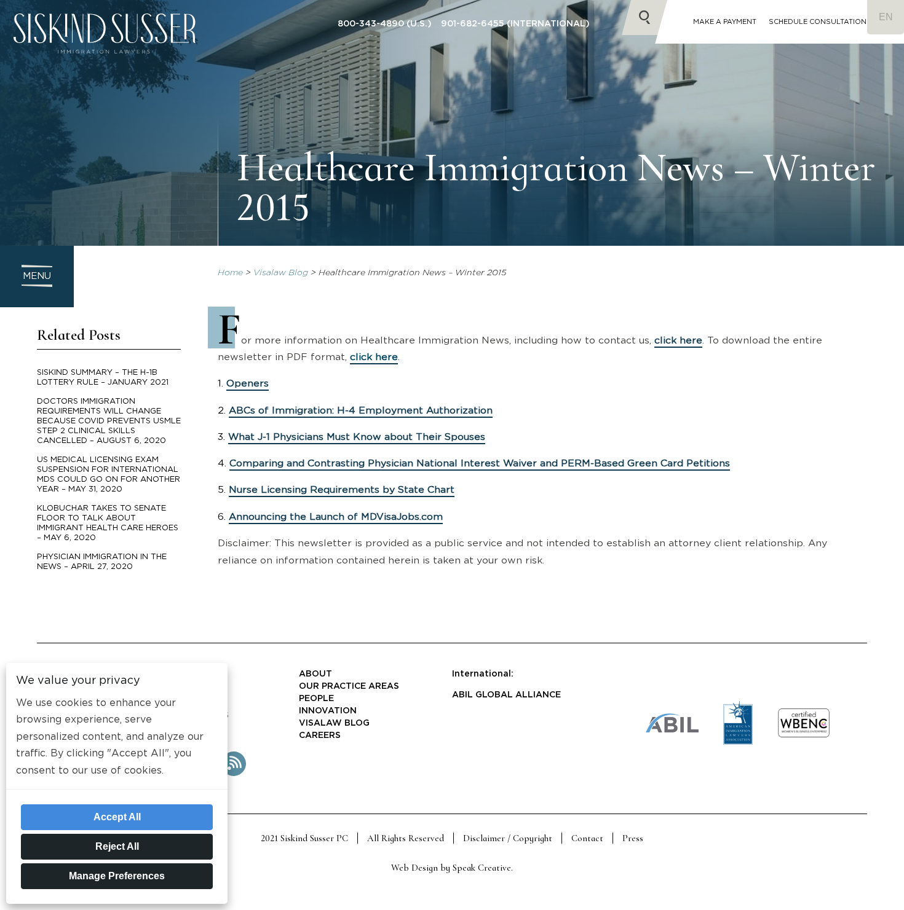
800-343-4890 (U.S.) (385, 24)
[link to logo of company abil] (672, 730)
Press (632, 838)
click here (678, 340)
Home (230, 273)
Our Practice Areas (349, 686)
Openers (247, 383)
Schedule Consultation (817, 21)
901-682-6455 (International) (515, 24)
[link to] (803, 735)
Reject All (117, 846)
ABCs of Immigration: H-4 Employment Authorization (361, 410)
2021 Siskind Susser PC (304, 838)
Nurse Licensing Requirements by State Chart (341, 490)
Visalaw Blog (280, 273)
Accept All (117, 817)
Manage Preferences (117, 876)
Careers (320, 735)
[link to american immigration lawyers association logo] (738, 742)
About (315, 674)
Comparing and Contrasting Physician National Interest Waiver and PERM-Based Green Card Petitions (479, 463)
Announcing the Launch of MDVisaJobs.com (336, 517)
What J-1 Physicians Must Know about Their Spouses (356, 437)
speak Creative (482, 867)
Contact (587, 838)
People (316, 698)
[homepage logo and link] (104, 64)
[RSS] (233, 773)
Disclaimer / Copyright (507, 838)
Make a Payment (724, 21)
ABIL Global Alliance (506, 695)
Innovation (328, 711)
